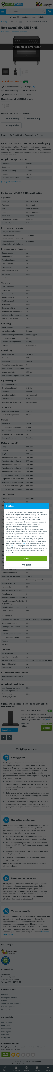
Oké (26, 558)
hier (24, 543)
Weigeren (27, 565)
